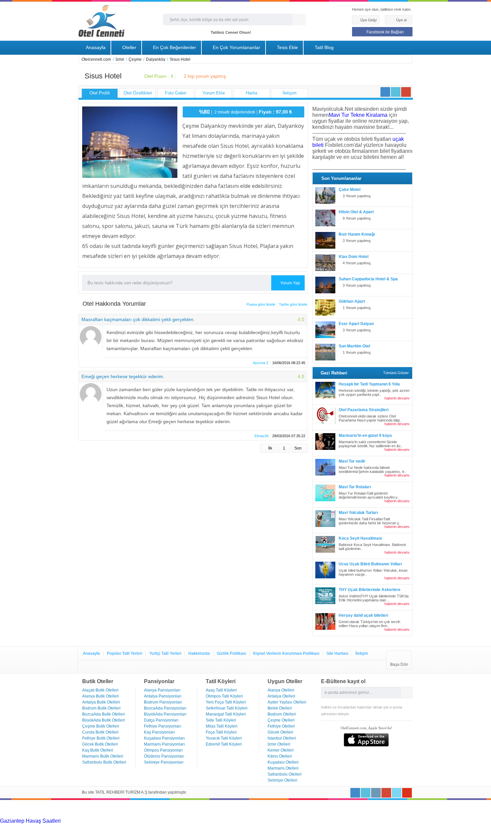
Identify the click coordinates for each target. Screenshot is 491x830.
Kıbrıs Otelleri (280, 756)
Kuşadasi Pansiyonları (164, 738)
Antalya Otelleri (281, 696)
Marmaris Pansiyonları (164, 744)
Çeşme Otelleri (281, 720)
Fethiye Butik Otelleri (101, 738)
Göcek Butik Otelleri (100, 744)
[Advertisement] (50, 808)
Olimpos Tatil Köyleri (224, 696)
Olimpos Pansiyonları (163, 750)
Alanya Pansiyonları (162, 690)
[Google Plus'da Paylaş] (406, 92)
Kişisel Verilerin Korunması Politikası (286, 653)
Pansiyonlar (159, 681)
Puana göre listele (261, 304)
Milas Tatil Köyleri (221, 726)
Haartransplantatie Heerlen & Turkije (188, 821)
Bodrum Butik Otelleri (101, 708)
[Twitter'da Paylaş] (395, 92)
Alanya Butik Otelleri (100, 696)
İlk (269, 448)
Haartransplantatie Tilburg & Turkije (103, 821)
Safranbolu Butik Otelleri (104, 762)
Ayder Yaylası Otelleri (287, 702)
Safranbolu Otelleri (285, 774)
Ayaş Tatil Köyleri (221, 690)
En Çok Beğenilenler (174, 47)
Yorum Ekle (213, 92)
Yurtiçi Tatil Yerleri (165, 653)
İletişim (290, 92)
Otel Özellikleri (138, 92)
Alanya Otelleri (281, 690)
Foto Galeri (175, 92)
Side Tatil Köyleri (221, 720)
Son (298, 448)
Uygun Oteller (285, 681)
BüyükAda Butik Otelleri (103, 720)
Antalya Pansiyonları (162, 696)
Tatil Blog (323, 47)
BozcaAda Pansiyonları (165, 708)
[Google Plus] (386, 793)
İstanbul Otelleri (282, 738)
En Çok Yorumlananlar (235, 47)
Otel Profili (100, 92)
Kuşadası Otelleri (283, 762)
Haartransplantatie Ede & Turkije (410, 827)
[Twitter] (365, 793)
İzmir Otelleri (279, 744)
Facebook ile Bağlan (384, 32)
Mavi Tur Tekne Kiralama (358, 115)
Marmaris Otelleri (283, 768)
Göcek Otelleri (280, 732)
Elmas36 (262, 436)
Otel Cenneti (101, 21)
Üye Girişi (367, 20)
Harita (251, 92)
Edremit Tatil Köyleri (224, 744)
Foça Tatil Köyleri (221, 732)
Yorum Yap (289, 283)
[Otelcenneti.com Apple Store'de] (366, 745)
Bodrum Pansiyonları (163, 702)
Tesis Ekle (287, 47)
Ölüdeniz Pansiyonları (164, 756)
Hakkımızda (199, 653)
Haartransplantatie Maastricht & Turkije (240, 827)
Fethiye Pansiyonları (162, 726)
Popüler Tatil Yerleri (124, 653)
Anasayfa (95, 47)
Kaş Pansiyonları (159, 732)
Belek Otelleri (280, 708)
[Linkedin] (376, 793)
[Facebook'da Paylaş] (385, 92)
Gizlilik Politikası (231, 653)
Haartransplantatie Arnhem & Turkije (364, 821)
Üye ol (400, 20)
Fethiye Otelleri (281, 726)
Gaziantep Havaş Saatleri (30, 821)
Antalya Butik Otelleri (101, 702)
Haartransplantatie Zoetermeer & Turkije (63, 827)
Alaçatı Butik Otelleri (100, 690)
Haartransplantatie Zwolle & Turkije (152, 827)
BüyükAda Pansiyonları (165, 714)
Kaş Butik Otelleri (97, 750)
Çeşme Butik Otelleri (100, 726)
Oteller (128, 47)
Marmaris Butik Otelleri (102, 756)
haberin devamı (396, 398)
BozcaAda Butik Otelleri (103, 714)
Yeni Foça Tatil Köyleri (226, 702)
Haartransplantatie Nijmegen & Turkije (276, 821)
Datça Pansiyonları (161, 720)
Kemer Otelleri (281, 750)
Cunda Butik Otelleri (100, 732)
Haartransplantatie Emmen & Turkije (329, 827)
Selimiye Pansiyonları (163, 762)
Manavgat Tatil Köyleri (226, 714)
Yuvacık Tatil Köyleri (224, 738)
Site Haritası (337, 653)
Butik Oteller (97, 681)
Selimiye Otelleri (282, 780)
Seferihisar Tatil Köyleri (227, 708)
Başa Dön (399, 664)
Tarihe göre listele (293, 304)
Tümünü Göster (396, 373)
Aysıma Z (261, 363)
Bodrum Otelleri (282, 714)
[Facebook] (355, 793)
